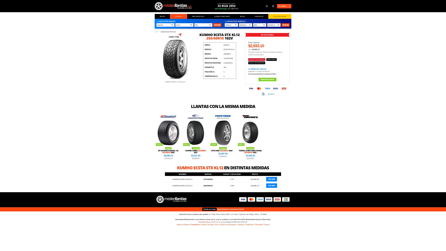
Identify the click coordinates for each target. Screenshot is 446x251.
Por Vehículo (198, 16)
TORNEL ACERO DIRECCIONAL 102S (250, 151)
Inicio (162, 16)
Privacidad (258, 224)
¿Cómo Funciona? (222, 16)
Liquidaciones (279, 16)
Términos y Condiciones (245, 224)
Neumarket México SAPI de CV (209, 222)
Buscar (217, 25)
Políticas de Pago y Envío (210, 224)
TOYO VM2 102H (221, 150)
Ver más (271, 179)
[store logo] (173, 6)
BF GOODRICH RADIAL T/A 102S (168, 151)
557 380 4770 (226, 9)
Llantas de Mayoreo (183, 224)
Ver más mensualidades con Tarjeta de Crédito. (262, 74)
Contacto (258, 16)
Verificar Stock (267, 79)
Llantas (178, 16)
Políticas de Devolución (228, 224)
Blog (242, 16)
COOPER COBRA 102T (195, 151)
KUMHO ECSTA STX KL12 (182, 179)
